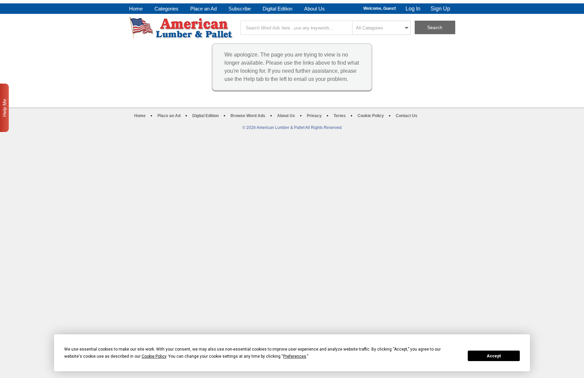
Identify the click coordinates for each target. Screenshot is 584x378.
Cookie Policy (371, 115)
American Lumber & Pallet (182, 28)
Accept (494, 356)
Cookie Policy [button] (154, 356)
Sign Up (440, 9)
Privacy (314, 115)
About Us (314, 9)
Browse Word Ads (247, 115)
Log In (413, 9)
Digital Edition (277, 9)
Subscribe (239, 9)
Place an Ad (203, 9)
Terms (340, 115)
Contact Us (406, 115)
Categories (166, 9)
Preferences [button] (294, 356)
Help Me (4, 108)
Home (136, 9)
